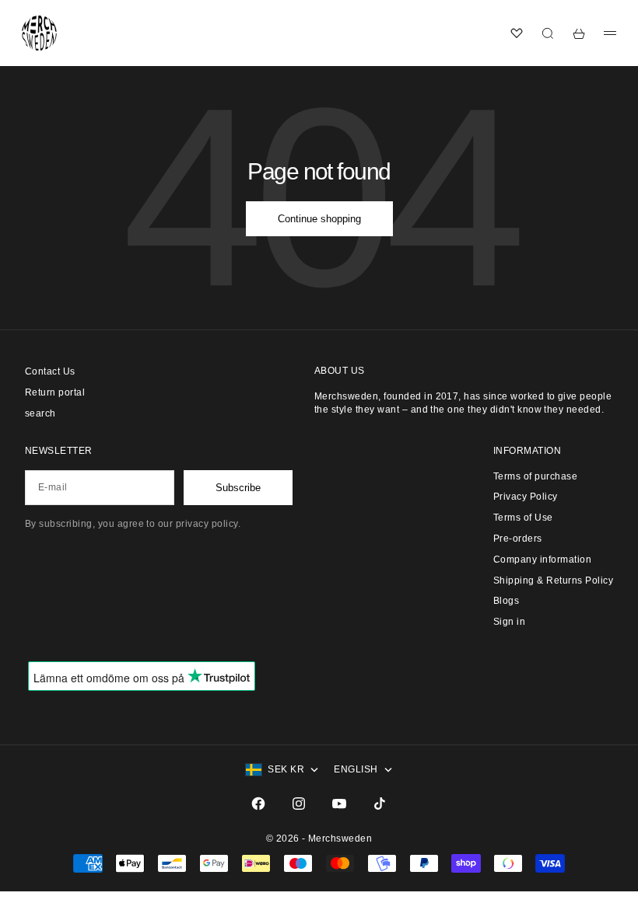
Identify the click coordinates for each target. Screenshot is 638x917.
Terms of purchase (535, 476)
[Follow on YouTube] (339, 803)
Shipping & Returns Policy (553, 580)
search (40, 413)
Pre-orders (517, 538)
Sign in (509, 621)
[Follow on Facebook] (258, 803)
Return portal (55, 392)
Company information (542, 559)
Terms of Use (523, 517)
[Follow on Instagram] (299, 803)
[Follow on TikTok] (379, 803)
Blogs (506, 600)
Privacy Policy (525, 496)
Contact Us (50, 371)
